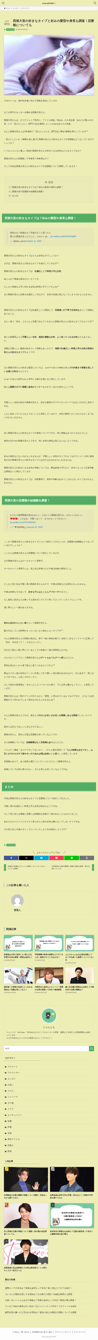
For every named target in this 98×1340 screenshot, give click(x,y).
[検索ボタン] (95, 3)
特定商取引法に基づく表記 (42, 1332)
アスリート (13, 1067)
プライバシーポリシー (63, 1332)
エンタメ (12, 1079)
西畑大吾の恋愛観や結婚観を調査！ (28, 191)
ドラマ (11, 1109)
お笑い (11, 1085)
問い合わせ (25, 1332)
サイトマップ (79, 1332)
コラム (11, 1091)
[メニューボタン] (3, 3)
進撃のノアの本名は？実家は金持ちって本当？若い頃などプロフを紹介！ (38, 1288)
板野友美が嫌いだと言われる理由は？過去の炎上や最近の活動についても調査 (40, 1312)
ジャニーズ (10, 29)
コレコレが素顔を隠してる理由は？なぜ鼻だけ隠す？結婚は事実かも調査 (38, 1294)
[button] (11, 858)
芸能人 (11, 1145)
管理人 (17, 910)
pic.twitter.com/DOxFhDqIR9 (63, 236)
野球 (10, 1151)
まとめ (15, 196)
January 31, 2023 (35, 527)
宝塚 (10, 1133)
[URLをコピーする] (86, 858)
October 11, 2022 (33, 241)
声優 (10, 1127)
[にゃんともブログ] (49, 3)
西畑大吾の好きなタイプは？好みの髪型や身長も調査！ (37, 187)
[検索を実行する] (91, 1048)
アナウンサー (14, 1073)
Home (16, 1332)
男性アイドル (14, 1139)
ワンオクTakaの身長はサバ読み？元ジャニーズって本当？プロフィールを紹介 (41, 1306)
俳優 (10, 1121)
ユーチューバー (15, 1115)
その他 (11, 1103)
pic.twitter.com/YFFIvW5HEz (23, 522)
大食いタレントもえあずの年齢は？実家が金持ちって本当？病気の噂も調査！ (40, 1300)
